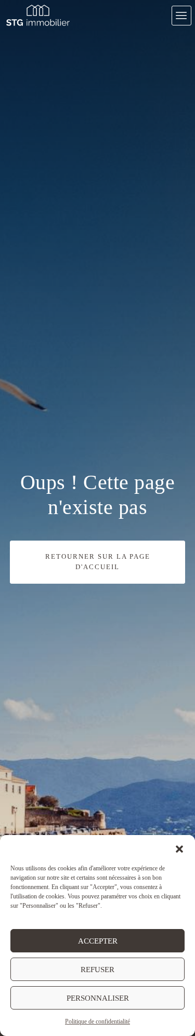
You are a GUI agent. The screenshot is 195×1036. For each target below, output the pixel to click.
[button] (179, 848)
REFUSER (97, 969)
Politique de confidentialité (97, 1021)
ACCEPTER (98, 941)
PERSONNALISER (98, 998)
